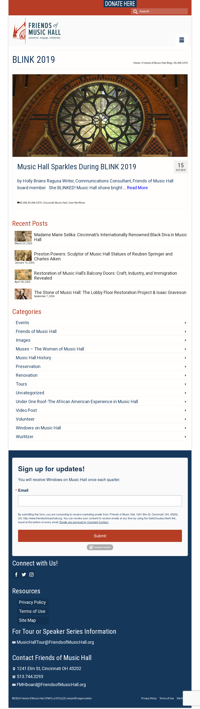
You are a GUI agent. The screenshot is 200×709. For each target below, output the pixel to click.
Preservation (28, 366)
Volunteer (25, 419)
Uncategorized (30, 392)
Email (23, 490)
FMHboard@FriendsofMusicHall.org (51, 684)
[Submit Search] (134, 11)
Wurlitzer (24, 436)
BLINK (23, 202)
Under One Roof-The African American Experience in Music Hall (77, 401)
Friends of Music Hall (36, 331)
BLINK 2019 (35, 202)
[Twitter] (23, 574)
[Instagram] (31, 574)
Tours (21, 384)
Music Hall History (33, 357)
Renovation (27, 375)
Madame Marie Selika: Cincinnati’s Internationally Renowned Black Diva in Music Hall (110, 237)
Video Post (26, 410)
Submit (100, 536)
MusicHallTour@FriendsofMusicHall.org (55, 642)
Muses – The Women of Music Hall (50, 348)
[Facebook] (16, 574)
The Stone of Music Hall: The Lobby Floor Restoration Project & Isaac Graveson (110, 292)
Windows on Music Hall (38, 427)
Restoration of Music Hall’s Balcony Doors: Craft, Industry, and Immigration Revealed (105, 276)
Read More (137, 187)
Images (23, 340)
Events (22, 322)
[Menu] (182, 40)
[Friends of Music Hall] (100, 31)
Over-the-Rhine (76, 202)
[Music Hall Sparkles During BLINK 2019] (100, 115)
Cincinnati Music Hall (55, 202)
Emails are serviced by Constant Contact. (84, 522)
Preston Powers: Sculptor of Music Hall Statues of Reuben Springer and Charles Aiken (103, 256)
